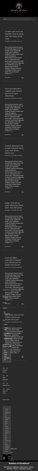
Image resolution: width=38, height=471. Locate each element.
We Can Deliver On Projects (6, 391)
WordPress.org (8, 338)
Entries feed (6, 328)
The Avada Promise (6, 384)
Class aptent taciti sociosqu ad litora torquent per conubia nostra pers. (14, 317)
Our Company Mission (5, 370)
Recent (7, 346)
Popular (4, 346)
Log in (5, 324)
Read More (7, 77)
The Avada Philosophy (5, 377)
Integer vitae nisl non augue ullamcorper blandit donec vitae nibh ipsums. (14, 205)
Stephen (8, 41)
